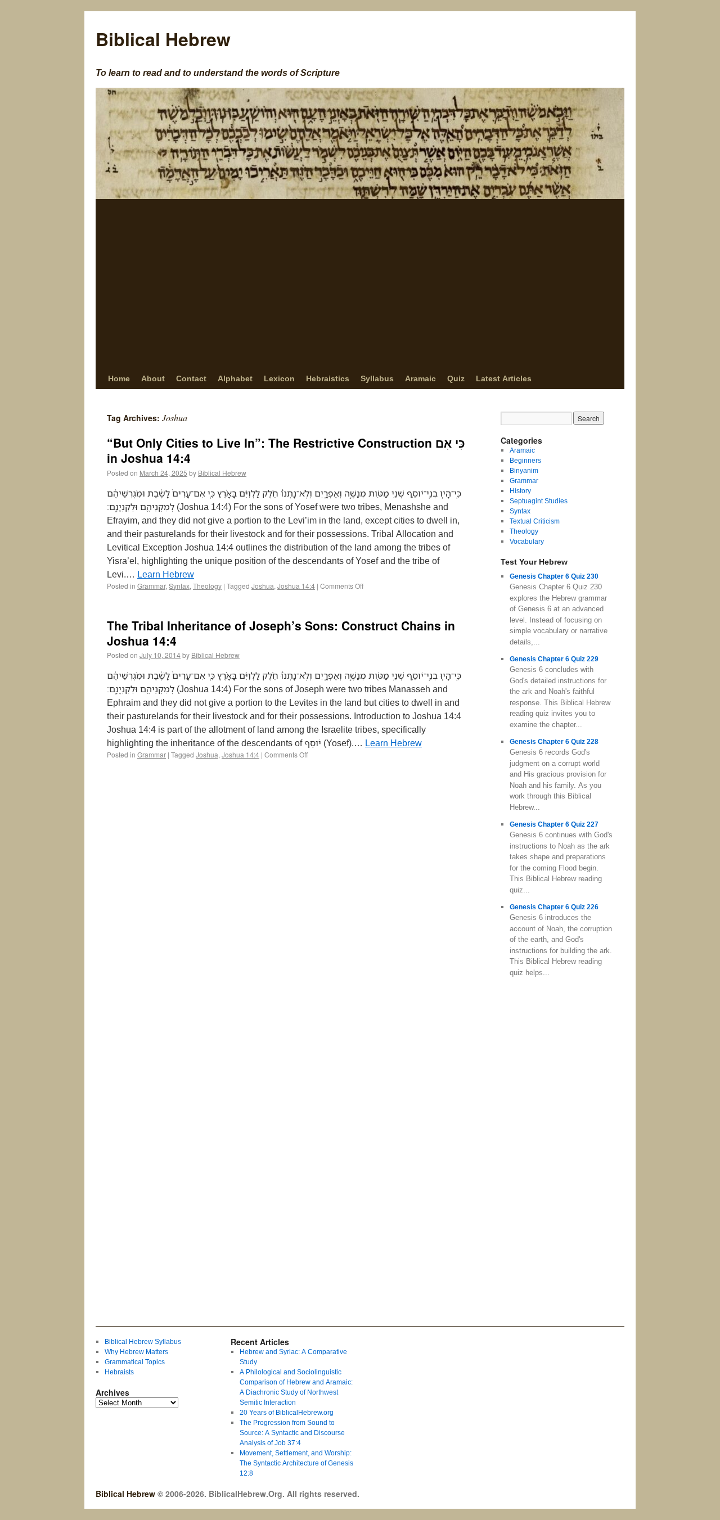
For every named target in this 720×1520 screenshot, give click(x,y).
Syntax (179, 585)
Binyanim (524, 470)
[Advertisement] (360, 283)
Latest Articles (504, 378)
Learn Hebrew (165, 574)
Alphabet (235, 378)
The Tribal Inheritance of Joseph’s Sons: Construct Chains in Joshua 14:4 (281, 633)
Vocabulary (527, 541)
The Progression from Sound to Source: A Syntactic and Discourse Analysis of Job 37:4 (292, 1432)
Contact (191, 378)
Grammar (151, 585)
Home (119, 378)
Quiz (456, 378)
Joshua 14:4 (296, 585)
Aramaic (420, 378)
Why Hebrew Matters (136, 1351)
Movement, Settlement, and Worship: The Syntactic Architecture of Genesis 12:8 (296, 1463)
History (520, 490)
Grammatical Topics (135, 1361)
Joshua (262, 585)
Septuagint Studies (539, 501)
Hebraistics (327, 378)
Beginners (525, 460)
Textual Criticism (535, 521)
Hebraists (119, 1372)
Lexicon (279, 378)
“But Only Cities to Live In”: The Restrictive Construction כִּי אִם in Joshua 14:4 (286, 450)
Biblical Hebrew (163, 39)
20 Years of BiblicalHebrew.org (287, 1412)
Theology (207, 585)
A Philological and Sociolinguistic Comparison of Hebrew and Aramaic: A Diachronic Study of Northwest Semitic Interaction (296, 1387)
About (153, 378)
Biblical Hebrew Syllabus (143, 1341)
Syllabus (377, 378)
